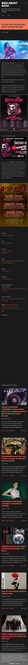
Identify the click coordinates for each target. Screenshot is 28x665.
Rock (17, 306)
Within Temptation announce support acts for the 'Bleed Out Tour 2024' (14, 636)
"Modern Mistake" (18, 63)
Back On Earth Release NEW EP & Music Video (14, 592)
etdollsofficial (4, 253)
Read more (23, 430)
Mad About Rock (9, 4)
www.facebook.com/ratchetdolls (8, 235)
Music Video (15, 304)
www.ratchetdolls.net (6, 271)
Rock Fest (4, 308)
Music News (8, 304)
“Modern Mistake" (5, 162)
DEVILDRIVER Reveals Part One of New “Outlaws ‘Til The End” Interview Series (14, 458)
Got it (17, 663)
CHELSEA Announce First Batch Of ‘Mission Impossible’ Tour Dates (14, 548)
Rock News (10, 308)
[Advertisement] (14, 366)
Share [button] (3, 311)
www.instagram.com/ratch (7, 251)
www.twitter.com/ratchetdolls (7, 243)
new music (4, 306)
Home (3, 15)
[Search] (22, 2)
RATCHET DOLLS (11, 306)
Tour (14, 308)
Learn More (12, 663)
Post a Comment (10, 430)
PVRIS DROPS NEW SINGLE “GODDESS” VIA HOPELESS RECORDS (12, 503)
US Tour (19, 308)
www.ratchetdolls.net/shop (7, 278)
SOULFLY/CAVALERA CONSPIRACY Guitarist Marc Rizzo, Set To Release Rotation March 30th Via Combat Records (14, 411)
